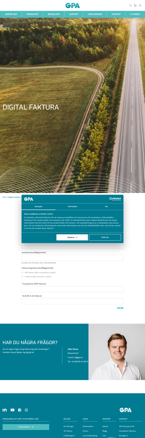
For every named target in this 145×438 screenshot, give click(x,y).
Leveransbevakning (90, 436)
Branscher (54, 14)
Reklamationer (88, 426)
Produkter (32, 14)
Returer (85, 431)
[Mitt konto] (140, 5)
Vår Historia (68, 431)
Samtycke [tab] (38, 206)
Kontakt (116, 14)
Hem (5, 197)
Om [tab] (106, 206)
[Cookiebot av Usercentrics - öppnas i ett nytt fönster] (111, 199)
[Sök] (130, 5)
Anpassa (71, 237)
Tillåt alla (105, 237)
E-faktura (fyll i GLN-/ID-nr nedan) (38, 277)
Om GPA (67, 419)
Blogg (105, 431)
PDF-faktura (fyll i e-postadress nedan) (40, 272)
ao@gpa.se (78, 357)
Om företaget (69, 426)
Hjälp (85, 419)
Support (73, 14)
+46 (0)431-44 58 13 (79, 361)
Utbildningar (95, 14)
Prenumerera (24, 427)
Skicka (120, 308)
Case (104, 436)
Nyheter (106, 426)
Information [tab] (72, 206)
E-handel (135, 14)
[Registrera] (135, 5)
